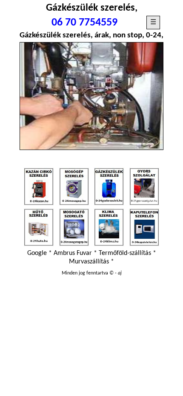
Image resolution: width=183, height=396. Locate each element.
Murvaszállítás (89, 261)
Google (37, 253)
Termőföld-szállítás (125, 253)
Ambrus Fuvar (73, 253)
